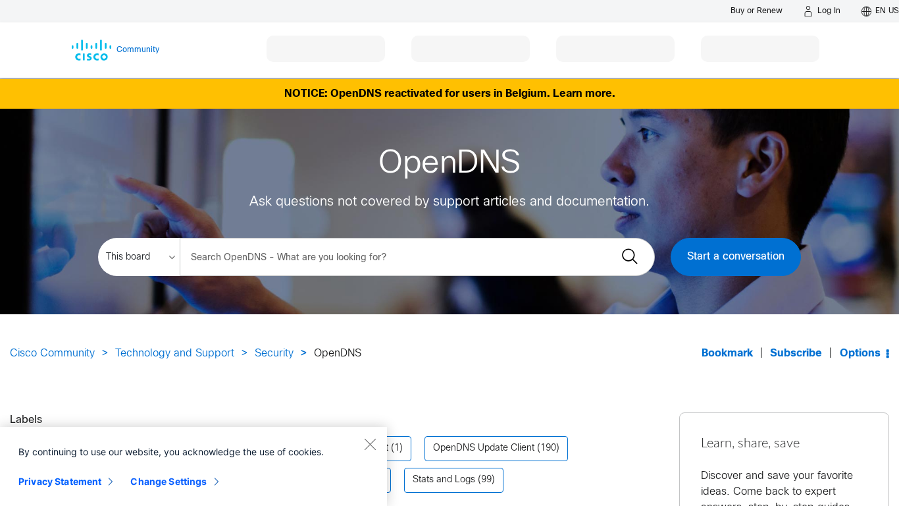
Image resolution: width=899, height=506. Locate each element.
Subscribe (796, 353)
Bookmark (727, 353)
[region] (193, 466)
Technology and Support (174, 353)
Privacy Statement (59, 481)
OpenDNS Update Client (483, 448)
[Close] (369, 444)
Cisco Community (52, 353)
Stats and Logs (444, 480)
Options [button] (860, 353)
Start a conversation (735, 257)
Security (274, 353)
